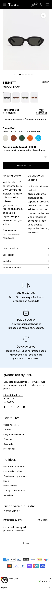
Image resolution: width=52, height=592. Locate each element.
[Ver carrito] (47, 4)
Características (10, 248)
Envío (6, 480)
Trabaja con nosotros (14, 490)
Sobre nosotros (11, 424)
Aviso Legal (8, 495)
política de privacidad (14, 530)
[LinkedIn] (24, 407)
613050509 (8, 401)
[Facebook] (4, 407)
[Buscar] (42, 4)
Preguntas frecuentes (14, 434)
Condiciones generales (15, 476)
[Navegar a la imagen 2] (23, 74)
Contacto (8, 444)
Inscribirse (43, 519)
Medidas (7, 261)
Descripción (8, 254)
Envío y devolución (12, 267)
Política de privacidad (14, 466)
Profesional (9, 448)
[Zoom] (43, 15)
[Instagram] (11, 407)
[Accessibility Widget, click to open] (4, 580)
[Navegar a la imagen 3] (26, 74)
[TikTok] (18, 407)
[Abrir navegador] (5, 4)
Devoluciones (10, 485)
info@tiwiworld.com (13, 395)
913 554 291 (8, 398)
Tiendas (7, 429)
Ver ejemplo (41, 111)
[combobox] (26, 579)
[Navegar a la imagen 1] (20, 74)
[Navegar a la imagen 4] (29, 74)
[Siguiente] (37, 74)
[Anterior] (14, 74)
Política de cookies (12, 471)
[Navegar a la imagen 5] (32, 74)
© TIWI (26, 543)
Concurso (8, 439)
